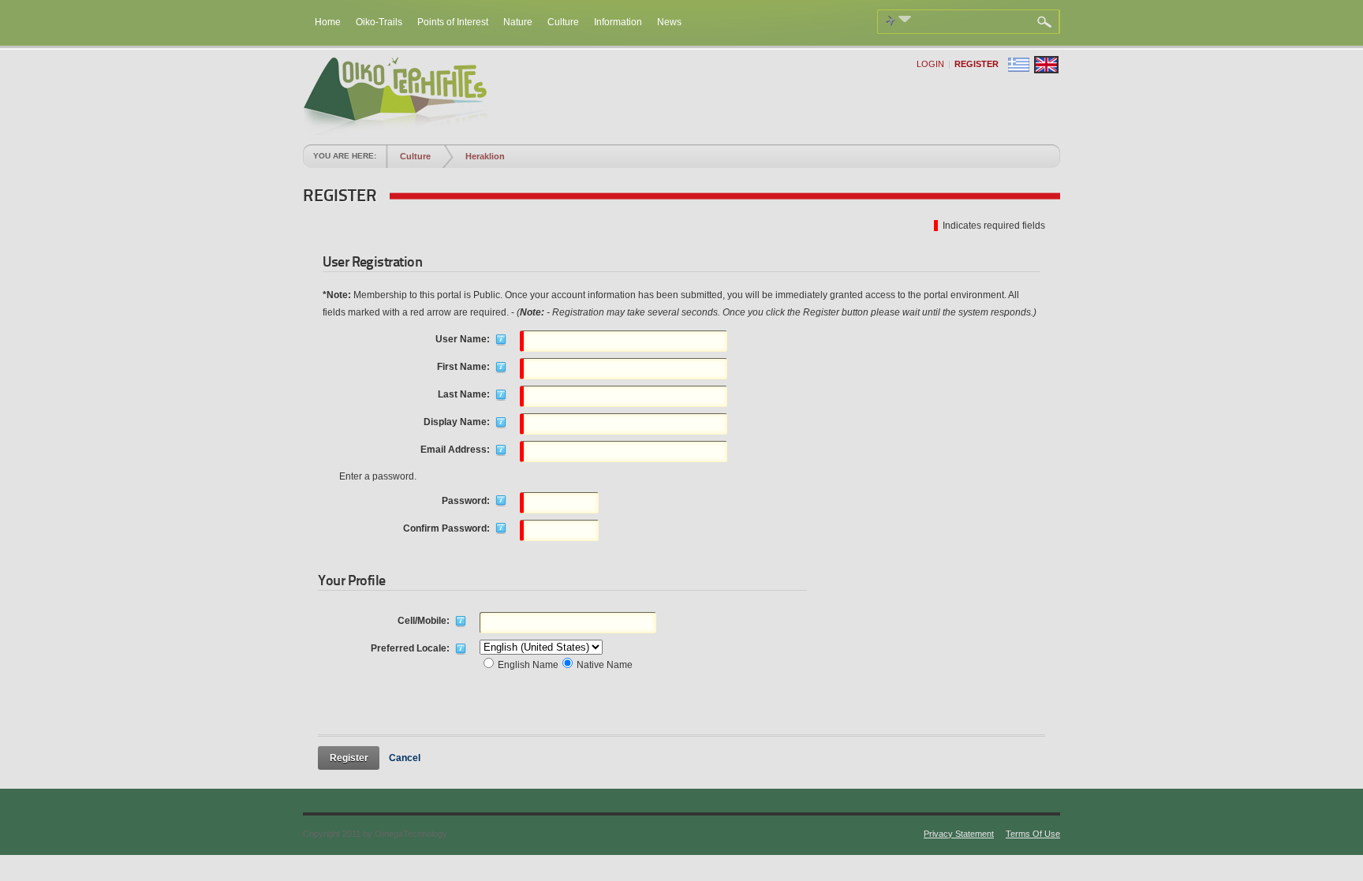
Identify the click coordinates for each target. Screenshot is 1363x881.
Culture (415, 156)
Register (976, 64)
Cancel (404, 757)
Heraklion (485, 156)
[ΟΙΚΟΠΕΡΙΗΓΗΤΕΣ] (395, 131)
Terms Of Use (1033, 833)
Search (1047, 22)
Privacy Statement (959, 833)
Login (930, 64)
